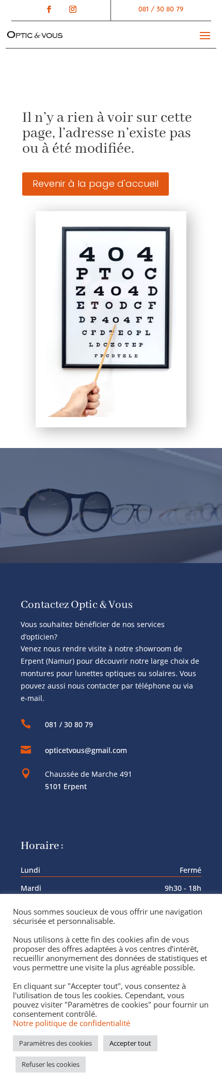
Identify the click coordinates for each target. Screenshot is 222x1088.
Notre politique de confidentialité (71, 1023)
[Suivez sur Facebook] (49, 9)
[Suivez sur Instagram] (70, 9)
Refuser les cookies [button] (51, 1064)
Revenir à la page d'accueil (95, 183)
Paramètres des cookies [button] (55, 1043)
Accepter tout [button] (130, 1043)
